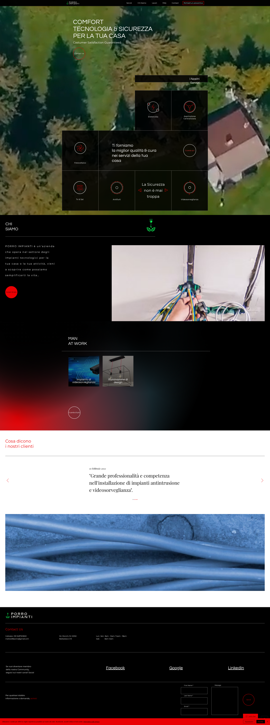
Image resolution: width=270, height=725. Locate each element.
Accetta (260, 722)
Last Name (188, 695)
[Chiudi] (267, 721)
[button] (129, 3)
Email (186, 706)
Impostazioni (249, 722)
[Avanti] (262, 481)
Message (218, 685)
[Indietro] (8, 481)
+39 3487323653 (19, 636)
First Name (188, 685)
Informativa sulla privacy (91, 722)
